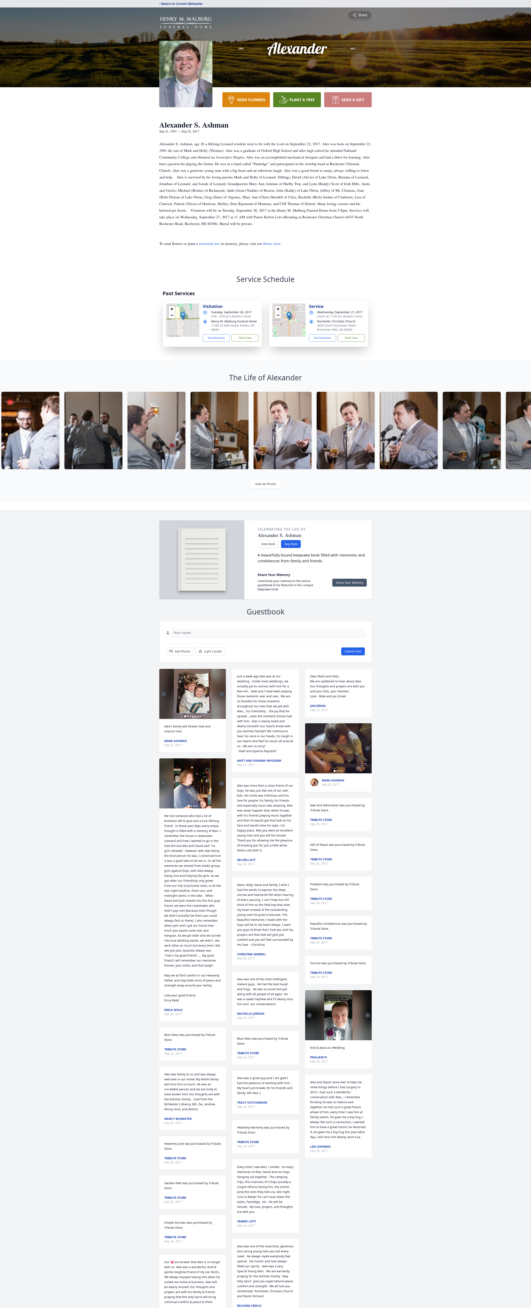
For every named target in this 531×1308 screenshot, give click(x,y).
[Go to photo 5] (195, 716)
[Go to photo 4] (193, 716)
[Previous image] (163, 693)
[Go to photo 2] (188, 716)
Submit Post (353, 651)
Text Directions (216, 338)
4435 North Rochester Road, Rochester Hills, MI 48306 (336, 327)
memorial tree (209, 243)
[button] (182, 316)
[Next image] (221, 693)
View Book (268, 544)
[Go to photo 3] (190, 716)
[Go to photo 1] (185, 716)
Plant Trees (245, 338)
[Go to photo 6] (198, 716)
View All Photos (265, 484)
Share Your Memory (349, 583)
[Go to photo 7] (200, 716)
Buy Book (291, 544)
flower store (271, 243)
